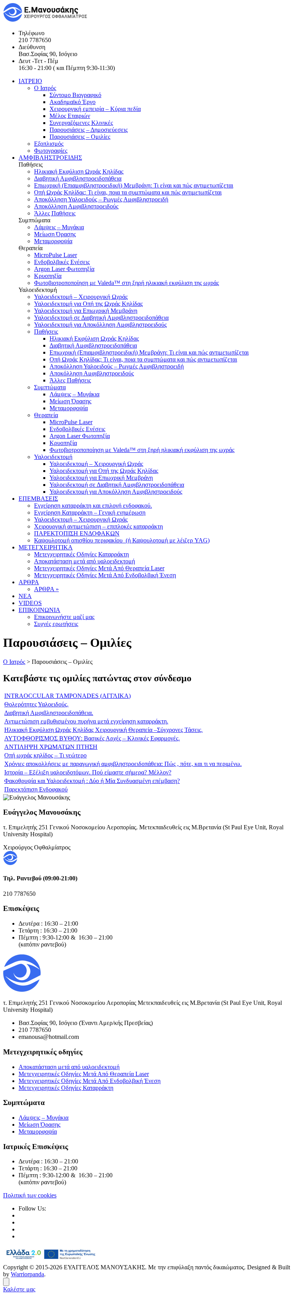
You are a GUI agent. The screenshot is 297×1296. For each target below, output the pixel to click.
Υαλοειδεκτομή (53, 457)
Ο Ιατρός (45, 88)
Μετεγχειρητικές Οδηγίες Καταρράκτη (81, 554)
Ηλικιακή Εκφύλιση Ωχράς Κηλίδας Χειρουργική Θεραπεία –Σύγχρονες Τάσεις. (103, 729)
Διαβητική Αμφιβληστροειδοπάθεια (77, 178)
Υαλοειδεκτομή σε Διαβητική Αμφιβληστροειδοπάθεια (101, 317)
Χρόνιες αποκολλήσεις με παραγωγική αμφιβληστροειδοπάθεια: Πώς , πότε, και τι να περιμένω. (123, 764)
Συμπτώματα (50, 387)
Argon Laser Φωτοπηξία (64, 269)
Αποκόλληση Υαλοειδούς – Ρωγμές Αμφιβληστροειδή (101, 199)
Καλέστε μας (19, 1289)
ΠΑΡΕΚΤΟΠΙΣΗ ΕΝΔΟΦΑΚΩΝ (76, 533)
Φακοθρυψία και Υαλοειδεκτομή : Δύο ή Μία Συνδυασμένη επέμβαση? (92, 781)
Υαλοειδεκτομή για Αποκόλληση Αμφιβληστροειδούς (100, 324)
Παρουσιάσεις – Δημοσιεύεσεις (89, 129)
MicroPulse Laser (55, 255)
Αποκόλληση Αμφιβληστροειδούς (76, 206)
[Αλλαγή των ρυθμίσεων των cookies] (6, 1282)
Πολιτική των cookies (29, 1195)
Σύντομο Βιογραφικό (75, 95)
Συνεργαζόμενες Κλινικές (81, 122)
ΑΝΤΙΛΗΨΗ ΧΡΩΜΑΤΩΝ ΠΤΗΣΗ (50, 746)
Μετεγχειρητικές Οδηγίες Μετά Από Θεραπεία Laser (99, 568)
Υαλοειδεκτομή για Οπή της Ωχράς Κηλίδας (88, 303)
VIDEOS (30, 603)
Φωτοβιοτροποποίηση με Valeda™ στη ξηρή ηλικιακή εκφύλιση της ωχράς (126, 283)
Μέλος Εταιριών (70, 116)
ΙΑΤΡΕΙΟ (30, 81)
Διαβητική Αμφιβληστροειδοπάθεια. (48, 712)
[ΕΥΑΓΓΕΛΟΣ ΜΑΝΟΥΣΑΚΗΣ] (45, 20)
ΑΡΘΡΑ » (46, 589)
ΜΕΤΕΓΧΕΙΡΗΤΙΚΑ (46, 547)
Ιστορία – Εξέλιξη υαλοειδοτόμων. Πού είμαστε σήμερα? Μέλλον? (87, 772)
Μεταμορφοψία (53, 241)
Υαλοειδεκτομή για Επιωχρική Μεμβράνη (85, 310)
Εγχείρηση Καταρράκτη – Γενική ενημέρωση (89, 512)
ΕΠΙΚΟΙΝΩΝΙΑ (39, 610)
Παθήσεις (46, 331)
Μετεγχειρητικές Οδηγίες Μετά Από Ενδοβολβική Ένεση (105, 575)
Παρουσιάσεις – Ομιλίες (80, 136)
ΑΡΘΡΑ (29, 582)
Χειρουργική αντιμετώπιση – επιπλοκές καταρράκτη (98, 526)
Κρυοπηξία (47, 276)
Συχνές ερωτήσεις (56, 624)
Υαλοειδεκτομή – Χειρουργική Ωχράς (81, 296)
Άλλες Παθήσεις (54, 213)
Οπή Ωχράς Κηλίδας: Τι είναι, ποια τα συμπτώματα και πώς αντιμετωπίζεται (128, 192)
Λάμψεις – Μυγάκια (59, 227)
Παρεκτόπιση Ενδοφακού (36, 789)
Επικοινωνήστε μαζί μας (64, 617)
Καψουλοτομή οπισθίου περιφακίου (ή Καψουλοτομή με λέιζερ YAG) (122, 540)
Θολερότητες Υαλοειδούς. (36, 704)
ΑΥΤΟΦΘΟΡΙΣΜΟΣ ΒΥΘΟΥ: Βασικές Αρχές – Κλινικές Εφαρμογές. (92, 738)
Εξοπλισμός (48, 143)
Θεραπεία (46, 415)
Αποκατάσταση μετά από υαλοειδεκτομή (84, 561)
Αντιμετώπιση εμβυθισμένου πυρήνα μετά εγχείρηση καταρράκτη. (86, 721)
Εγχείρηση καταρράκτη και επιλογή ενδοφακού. (93, 505)
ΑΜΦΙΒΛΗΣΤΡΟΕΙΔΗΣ (50, 157)
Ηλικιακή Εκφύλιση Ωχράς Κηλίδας (78, 171)
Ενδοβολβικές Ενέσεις (62, 262)
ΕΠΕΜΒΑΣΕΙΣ (38, 498)
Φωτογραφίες (50, 150)
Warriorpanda (27, 1274)
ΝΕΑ (25, 596)
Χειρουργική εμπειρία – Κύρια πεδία (95, 109)
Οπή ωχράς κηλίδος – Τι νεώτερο (45, 755)
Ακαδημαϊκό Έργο (73, 102)
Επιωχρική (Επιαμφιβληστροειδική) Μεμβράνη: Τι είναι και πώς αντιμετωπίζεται (133, 185)
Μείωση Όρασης (55, 234)
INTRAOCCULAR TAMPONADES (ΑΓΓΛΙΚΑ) (67, 695)
